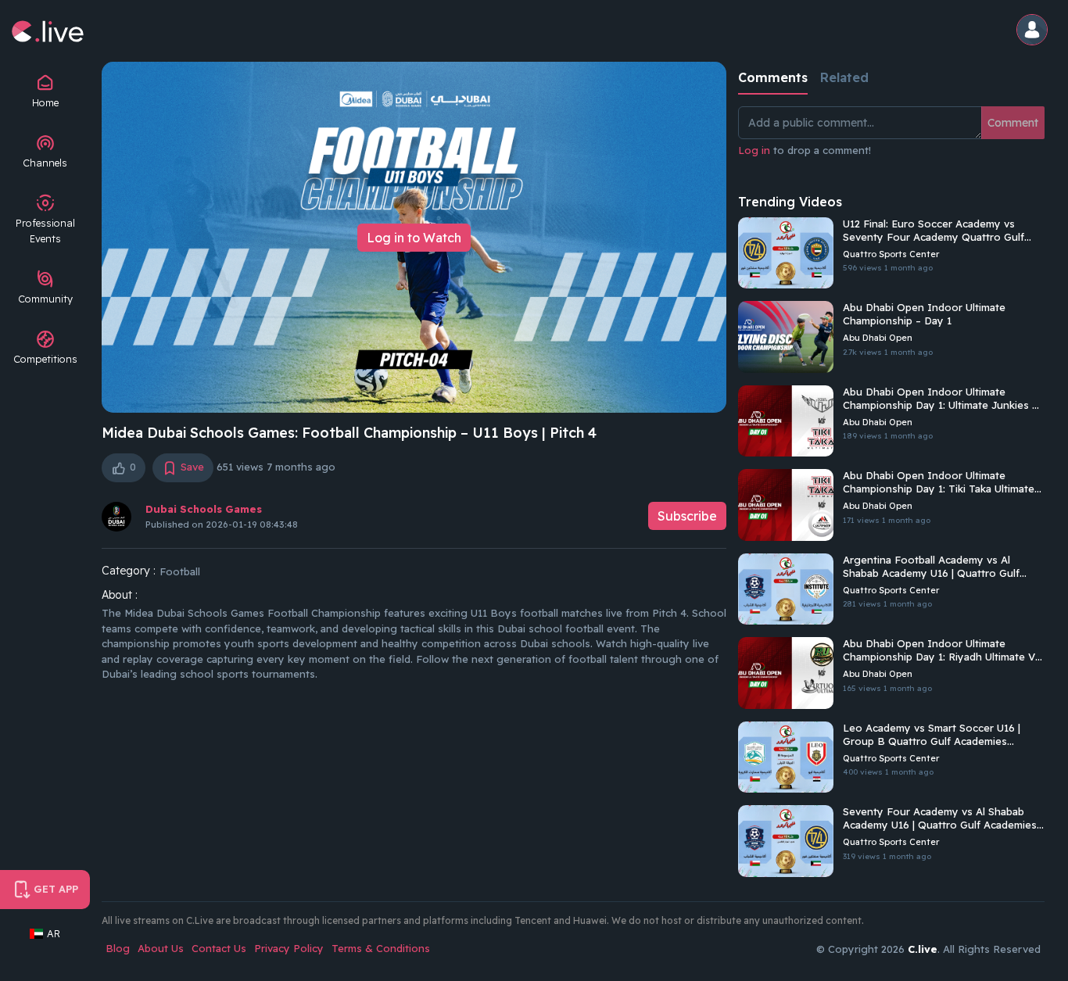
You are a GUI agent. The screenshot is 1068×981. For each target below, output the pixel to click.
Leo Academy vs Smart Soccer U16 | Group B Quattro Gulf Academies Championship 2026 (931, 734)
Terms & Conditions (381, 948)
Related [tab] (844, 77)
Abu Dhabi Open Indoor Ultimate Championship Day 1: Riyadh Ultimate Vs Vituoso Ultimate (942, 650)
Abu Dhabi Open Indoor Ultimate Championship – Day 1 (924, 314)
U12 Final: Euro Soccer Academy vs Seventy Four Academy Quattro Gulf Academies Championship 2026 (933, 230)
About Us (161, 948)
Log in (754, 150)
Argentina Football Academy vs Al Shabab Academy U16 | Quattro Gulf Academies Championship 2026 (931, 566)
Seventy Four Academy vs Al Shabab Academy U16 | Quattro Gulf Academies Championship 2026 (940, 818)
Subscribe (687, 516)
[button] (1034, 31)
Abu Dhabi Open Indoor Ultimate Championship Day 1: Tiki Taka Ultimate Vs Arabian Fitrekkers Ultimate (938, 482)
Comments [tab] (773, 77)
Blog (118, 948)
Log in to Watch (414, 237)
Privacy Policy (289, 948)
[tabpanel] (891, 140)
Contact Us (219, 948)
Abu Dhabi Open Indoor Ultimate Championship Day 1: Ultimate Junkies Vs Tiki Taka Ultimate (944, 398)
